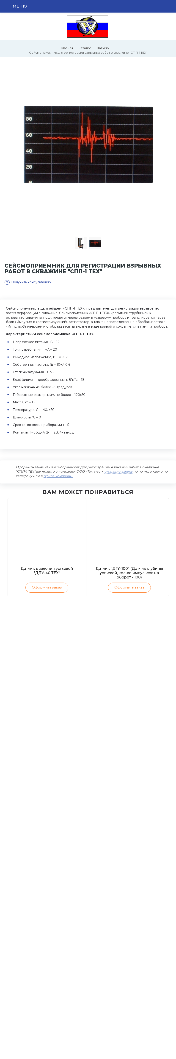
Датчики (103, 48)
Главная (67, 48)
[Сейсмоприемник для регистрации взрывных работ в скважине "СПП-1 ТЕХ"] (88, 144)
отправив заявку (118, 471)
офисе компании (58, 476)
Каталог (85, 48)
